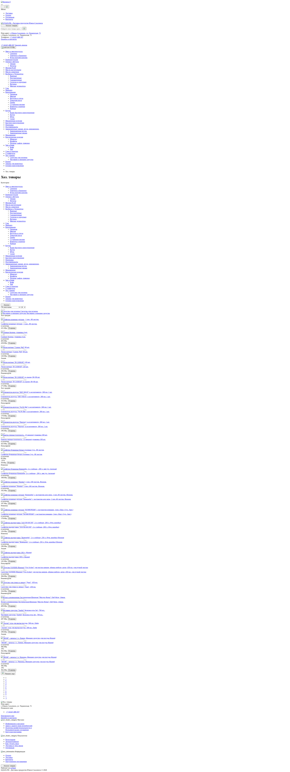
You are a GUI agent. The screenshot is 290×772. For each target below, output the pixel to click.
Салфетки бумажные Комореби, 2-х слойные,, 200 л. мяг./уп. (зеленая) (28, 473)
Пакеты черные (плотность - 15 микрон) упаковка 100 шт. (23, 439)
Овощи (13, 199)
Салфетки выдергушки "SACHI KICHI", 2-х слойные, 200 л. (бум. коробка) (30, 527)
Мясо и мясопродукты (14, 186)
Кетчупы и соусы (16, 233)
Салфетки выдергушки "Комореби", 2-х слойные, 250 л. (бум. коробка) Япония (31, 542)
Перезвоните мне (7, 716)
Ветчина (13, 219)
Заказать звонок (21, 45)
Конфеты (13, 276)
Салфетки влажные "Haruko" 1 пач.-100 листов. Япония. (23, 486)
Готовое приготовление (14, 301)
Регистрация (10, 740)
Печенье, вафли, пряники (20, 278)
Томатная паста (16, 235)
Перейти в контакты (9, 718)
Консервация (10, 227)
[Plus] (25, 322)
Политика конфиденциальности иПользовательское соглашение (18, 729)
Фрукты (13, 201)
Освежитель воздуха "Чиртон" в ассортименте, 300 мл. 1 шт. (24, 426)
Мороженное (10, 270)
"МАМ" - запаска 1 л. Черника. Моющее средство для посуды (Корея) (28, 662)
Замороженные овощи (18, 268)
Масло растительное (13, 205)
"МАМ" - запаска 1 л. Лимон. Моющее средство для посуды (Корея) (27, 643)
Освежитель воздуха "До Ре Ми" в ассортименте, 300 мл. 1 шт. (25, 412)
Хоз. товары (10, 290)
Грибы (12, 237)
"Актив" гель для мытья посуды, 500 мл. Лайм (19, 628)
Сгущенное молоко (17, 239)
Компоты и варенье (17, 241)
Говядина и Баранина (18, 191)
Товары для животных (14, 299)
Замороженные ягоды (18, 266)
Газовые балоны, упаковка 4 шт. (13, 337)
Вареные (13, 211)
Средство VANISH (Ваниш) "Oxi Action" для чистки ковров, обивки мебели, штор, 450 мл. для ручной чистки (43, 572)
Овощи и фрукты (12, 197)
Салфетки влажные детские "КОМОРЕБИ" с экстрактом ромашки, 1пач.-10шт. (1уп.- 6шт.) (36, 514)
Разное (8, 297)
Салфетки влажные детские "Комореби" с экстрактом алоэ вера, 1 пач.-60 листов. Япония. (36, 499)
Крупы (8, 246)
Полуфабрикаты (11, 262)
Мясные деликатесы (18, 221)
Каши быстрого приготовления (22, 248)
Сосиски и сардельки (18, 217)
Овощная (13, 229)
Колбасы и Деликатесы (14, 209)
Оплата (8, 15)
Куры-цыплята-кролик (18, 193)
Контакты (9, 19)
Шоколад (13, 274)
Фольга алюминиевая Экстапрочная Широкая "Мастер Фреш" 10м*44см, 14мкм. (32, 602)
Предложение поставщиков (16, 761)
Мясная (13, 231)
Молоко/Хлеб (10, 203)
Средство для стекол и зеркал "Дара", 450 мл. (18, 587)
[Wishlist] (2, 375)
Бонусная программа (13, 732)
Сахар (12, 254)
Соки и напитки (11, 286)
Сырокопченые (16, 215)
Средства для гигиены (18, 292)
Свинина (13, 188)
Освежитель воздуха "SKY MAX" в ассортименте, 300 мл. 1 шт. (25, 397)
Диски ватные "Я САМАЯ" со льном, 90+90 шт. (19, 382)
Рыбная (13, 244)
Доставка (9, 13)
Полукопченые (16, 213)
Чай (11, 284)
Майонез (8, 225)
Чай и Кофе (9, 280)
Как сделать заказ (12, 744)
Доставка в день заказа (14, 746)
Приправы (9, 260)
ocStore (13, 768)
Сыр (7, 223)
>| (6, 698)
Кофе (12, 282)
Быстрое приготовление (14, 258)
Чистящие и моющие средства (21, 295)
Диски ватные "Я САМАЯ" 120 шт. (14, 367)
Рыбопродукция (11, 195)
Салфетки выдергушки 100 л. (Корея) (15, 557)
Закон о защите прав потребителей (18, 726)
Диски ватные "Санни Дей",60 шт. (14, 352)
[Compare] (4, 375)
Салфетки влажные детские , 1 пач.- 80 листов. (19, 324)
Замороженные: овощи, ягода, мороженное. (22, 264)
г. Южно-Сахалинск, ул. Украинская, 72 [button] (25, 33)
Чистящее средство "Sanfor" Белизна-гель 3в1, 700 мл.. (22, 615)
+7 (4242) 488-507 (16, 37)
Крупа (12, 250)
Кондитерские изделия (14, 272)
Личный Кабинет (12, 742)
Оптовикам (9, 17)
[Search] (24, 28)
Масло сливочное (12, 207)
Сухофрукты (10, 288)
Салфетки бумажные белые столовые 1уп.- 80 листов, (21, 454)
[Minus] (2, 322)
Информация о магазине (14, 724)
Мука (12, 252)
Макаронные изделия (13, 256)
